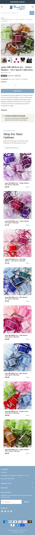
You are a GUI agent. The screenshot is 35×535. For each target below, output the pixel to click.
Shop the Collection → (12, 148)
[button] (4, 60)
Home (3, 18)
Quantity (3, 81)
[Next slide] (33, 60)
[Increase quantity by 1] (16, 85)
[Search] (32, 13)
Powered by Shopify (17, 532)
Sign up (26, 502)
